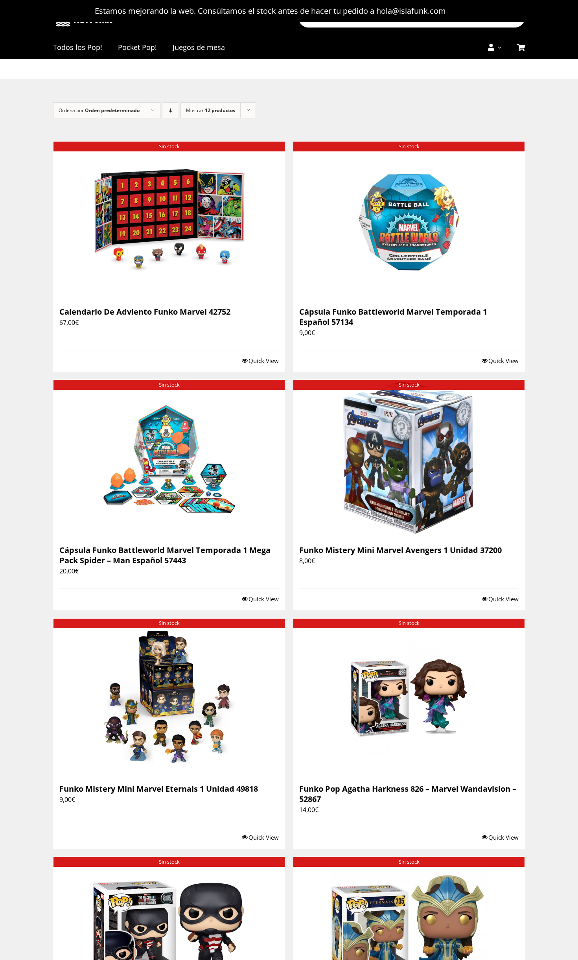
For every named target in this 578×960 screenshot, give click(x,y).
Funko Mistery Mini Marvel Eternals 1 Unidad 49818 (158, 788)
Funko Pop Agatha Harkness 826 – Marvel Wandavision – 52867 (407, 793)
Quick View (264, 361)
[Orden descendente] (170, 110)
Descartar (466, 11)
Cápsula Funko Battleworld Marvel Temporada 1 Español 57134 (393, 316)
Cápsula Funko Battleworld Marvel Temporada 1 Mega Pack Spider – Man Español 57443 (165, 555)
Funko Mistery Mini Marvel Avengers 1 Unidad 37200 (400, 550)
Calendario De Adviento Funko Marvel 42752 (144, 311)
